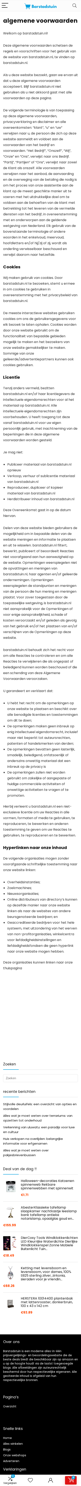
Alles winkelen (13, 1444)
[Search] (75, 5)
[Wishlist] (30, 1480)
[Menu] (5, 5)
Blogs (7, 1449)
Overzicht (9, 1406)
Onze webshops (14, 1455)
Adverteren (11, 1461)
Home (7, 1438)
